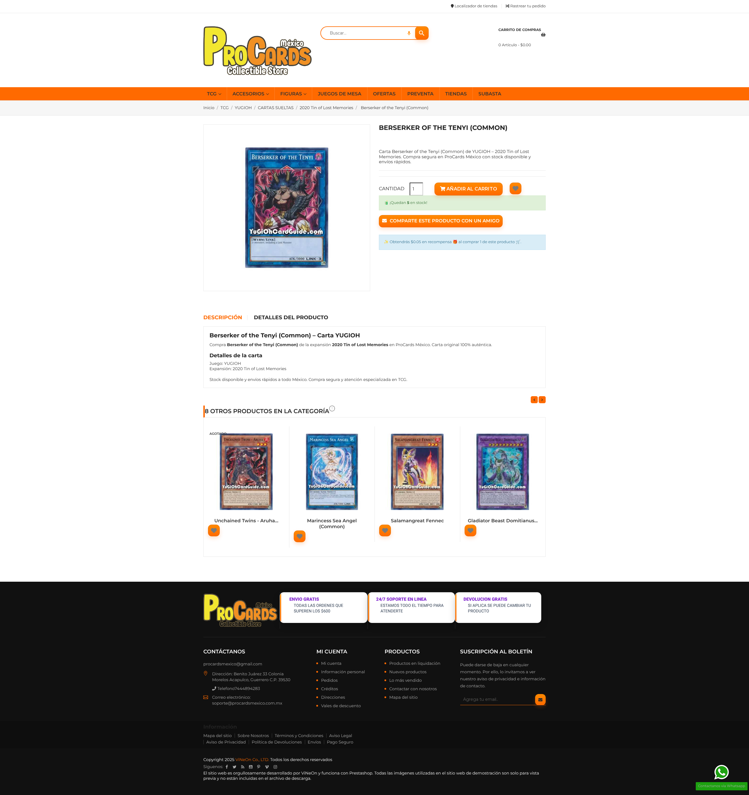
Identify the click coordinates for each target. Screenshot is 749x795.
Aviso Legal (340, 735)
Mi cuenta (331, 651)
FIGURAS (291, 94)
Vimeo (267, 767)
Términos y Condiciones (299, 735)
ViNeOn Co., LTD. (252, 759)
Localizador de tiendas (475, 6)
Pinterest (258, 767)
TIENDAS (456, 94)
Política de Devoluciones (277, 742)
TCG (212, 94)
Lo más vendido (405, 680)
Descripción (222, 317)
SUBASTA (489, 94)
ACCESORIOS (249, 94)
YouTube (250, 767)
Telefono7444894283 (238, 688)
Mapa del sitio (403, 697)
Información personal (343, 672)
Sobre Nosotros (253, 735)
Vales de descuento (341, 706)
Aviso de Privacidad (226, 742)
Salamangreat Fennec (417, 521)
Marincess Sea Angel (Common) (332, 524)
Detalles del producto (291, 317)
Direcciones (333, 697)
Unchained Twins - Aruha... (246, 521)
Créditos (329, 689)
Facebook (227, 767)
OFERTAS (384, 94)
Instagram (275, 767)
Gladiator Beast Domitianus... (503, 521)
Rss (242, 767)
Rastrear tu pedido (527, 6)
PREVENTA (420, 94)
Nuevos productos (407, 672)
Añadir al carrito (471, 189)
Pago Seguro (340, 742)
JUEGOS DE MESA (339, 94)
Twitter (234, 767)
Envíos (314, 742)
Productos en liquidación (414, 663)
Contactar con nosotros (413, 689)
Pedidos (329, 680)
